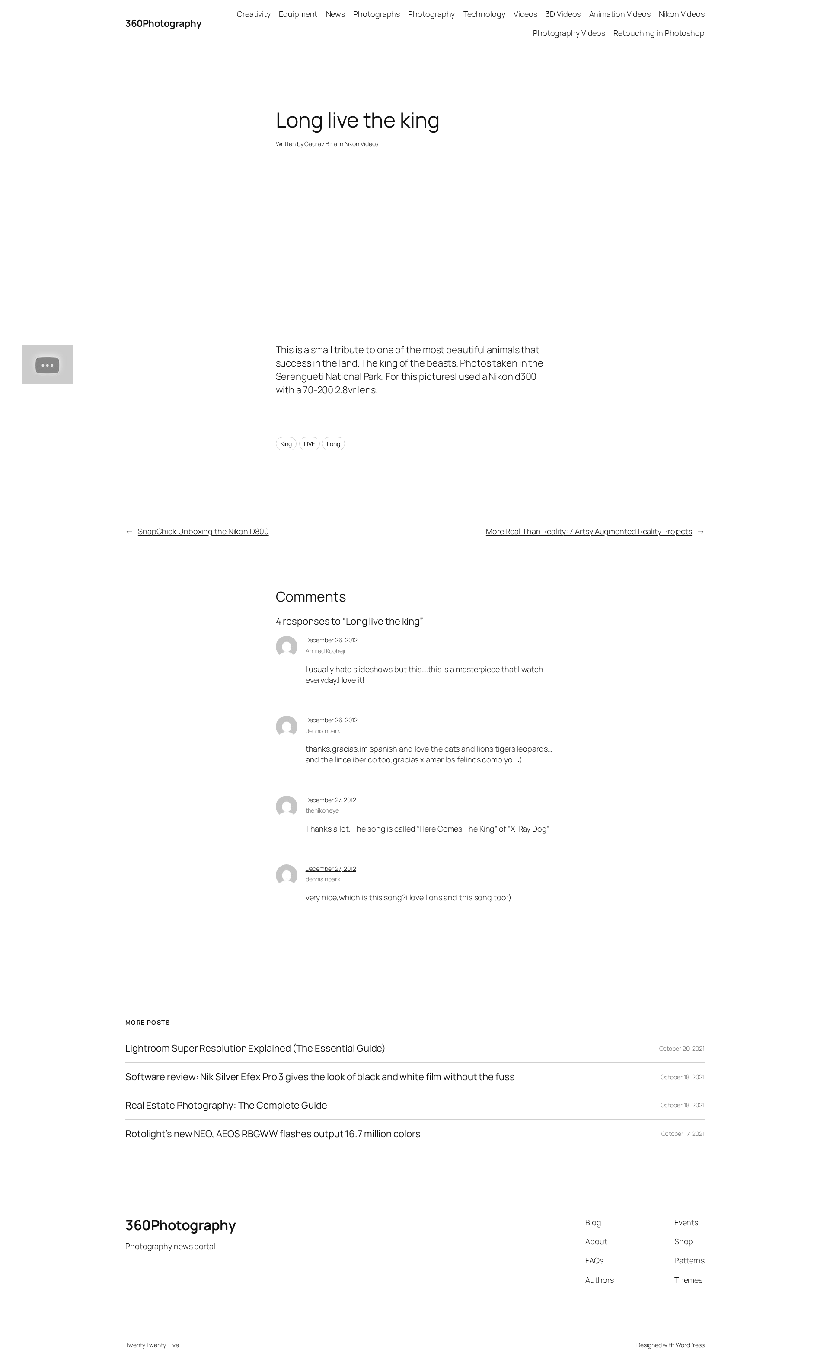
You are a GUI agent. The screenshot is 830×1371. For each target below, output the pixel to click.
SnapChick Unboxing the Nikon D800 (203, 531)
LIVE (309, 444)
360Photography (163, 23)
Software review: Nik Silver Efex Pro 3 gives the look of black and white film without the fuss (320, 1076)
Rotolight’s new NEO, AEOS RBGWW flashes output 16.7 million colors (272, 1134)
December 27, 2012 (331, 800)
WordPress (690, 1345)
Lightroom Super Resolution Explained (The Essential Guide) (255, 1048)
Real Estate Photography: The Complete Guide (226, 1105)
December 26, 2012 (332, 640)
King (286, 444)
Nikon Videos (362, 144)
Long (333, 444)
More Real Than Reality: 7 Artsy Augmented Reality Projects (589, 531)
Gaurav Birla (320, 144)
